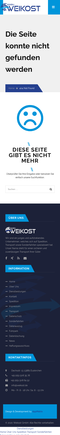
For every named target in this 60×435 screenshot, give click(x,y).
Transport (14, 311)
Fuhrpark (13, 331)
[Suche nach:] (30, 187)
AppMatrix (37, 411)
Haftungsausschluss (19, 346)
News (12, 341)
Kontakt (13, 296)
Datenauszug (15, 326)
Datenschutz (15, 316)
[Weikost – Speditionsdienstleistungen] (23, 5)
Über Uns (14, 286)
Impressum (14, 306)
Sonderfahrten (16, 321)
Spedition (14, 301)
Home (11, 88)
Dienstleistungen (17, 291)
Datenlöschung (16, 336)
